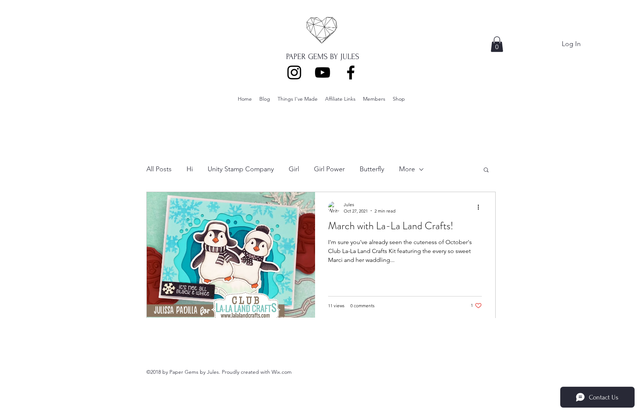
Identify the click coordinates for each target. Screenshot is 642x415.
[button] (496, 44)
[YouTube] (322, 72)
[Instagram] (294, 72)
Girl (294, 169)
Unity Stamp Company (241, 169)
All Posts (159, 169)
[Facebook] (350, 72)
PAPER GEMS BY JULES (322, 56)
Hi (190, 169)
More (407, 169)
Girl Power (329, 169)
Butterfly (372, 169)
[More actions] (480, 207)
